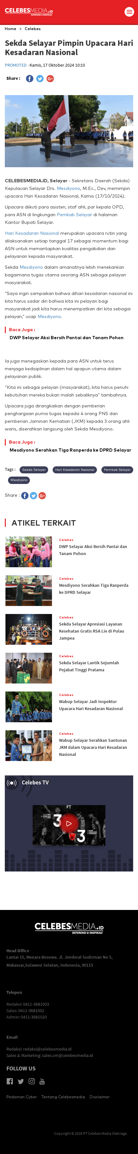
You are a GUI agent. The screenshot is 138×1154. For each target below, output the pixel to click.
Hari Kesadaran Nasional (32, 233)
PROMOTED (16, 65)
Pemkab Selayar (74, 214)
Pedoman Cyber (21, 1096)
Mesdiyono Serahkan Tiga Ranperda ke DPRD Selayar (70, 446)
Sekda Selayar (34, 470)
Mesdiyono (68, 188)
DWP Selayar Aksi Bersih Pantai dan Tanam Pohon (67, 333)
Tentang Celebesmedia (63, 1096)
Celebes (33, 28)
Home (10, 28)
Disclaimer (100, 1096)
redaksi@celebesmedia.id (47, 1049)
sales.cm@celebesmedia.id (67, 1055)
